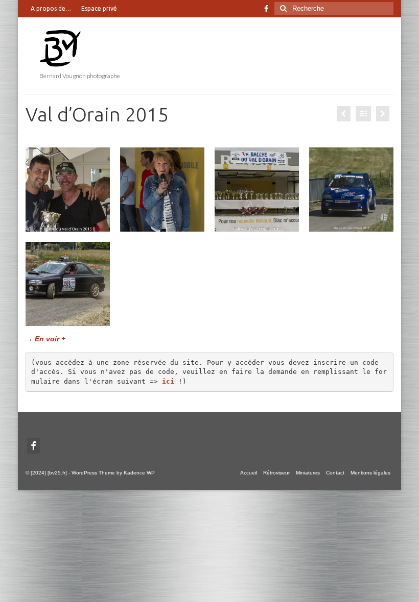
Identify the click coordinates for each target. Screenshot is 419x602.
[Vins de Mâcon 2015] (382, 113)
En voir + (50, 339)
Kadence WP (139, 472)
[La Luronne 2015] (344, 113)
